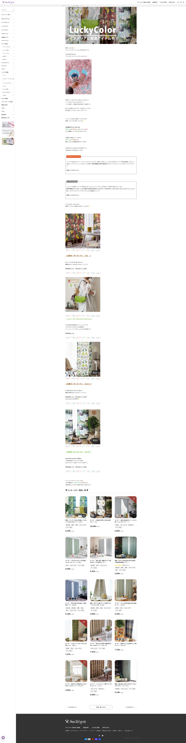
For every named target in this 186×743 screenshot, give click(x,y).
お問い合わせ (105, 727)
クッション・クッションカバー (8, 79)
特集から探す (5, 105)
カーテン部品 (6, 50)
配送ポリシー (120, 730)
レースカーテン (5, 26)
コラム (3, 111)
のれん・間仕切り (6, 92)
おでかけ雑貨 (5, 98)
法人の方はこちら (74, 730)
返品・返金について (129, 730)
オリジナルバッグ (69, 399)
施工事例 (4, 114)
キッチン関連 (5, 89)
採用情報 (67, 730)
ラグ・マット (4, 66)
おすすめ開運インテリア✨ (77, 5)
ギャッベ (3, 69)
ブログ (68, 5)
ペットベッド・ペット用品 (7, 101)
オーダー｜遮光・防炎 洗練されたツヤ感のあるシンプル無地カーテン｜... (100, 561)
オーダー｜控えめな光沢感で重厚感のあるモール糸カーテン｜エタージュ (100, 644)
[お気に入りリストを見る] (181, 2)
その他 (4, 95)
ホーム (63, 5)
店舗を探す (86, 727)
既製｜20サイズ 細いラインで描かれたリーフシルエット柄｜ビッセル (100, 604)
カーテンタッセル (6, 47)
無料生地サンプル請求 (81, 268)
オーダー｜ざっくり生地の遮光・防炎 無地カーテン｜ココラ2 (125, 604)
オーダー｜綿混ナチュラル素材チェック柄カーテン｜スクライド (125, 644)
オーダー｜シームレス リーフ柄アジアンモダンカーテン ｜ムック (101, 685)
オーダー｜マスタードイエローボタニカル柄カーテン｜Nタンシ (76, 644)
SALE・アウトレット (6, 18)
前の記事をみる (72, 707)
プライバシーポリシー (84, 730)
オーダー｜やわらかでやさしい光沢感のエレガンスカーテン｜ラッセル (75, 561)
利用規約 (114, 730)
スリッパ (4, 86)
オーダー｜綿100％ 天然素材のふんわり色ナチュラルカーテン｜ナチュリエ (76, 685)
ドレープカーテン (5, 22)
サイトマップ (92, 730)
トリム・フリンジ (6, 53)
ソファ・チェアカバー (7, 83)
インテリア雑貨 (5, 72)
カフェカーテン (5, 33)
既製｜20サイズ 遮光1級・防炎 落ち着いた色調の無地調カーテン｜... (125, 561)
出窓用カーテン (5, 37)
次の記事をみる (130, 707)
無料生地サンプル (6, 117)
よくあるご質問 (95, 727)
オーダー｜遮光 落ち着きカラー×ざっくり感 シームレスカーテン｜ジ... (126, 521)
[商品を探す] (13, 9)
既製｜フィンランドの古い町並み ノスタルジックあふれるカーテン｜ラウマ (76, 521)
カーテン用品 (5, 43)
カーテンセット (5, 30)
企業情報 (98, 730)
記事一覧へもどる (101, 707)
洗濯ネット (5, 59)
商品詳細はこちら (69, 268)
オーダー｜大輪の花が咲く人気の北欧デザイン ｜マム (100, 521)
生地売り (5, 56)
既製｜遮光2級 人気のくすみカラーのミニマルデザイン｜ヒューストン (125, 685)
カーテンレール (5, 40)
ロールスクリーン (5, 62)
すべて (4, 75)
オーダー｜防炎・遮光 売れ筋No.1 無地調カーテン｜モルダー (75, 604)
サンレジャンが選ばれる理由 (72, 727)
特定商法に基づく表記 (106, 730)
